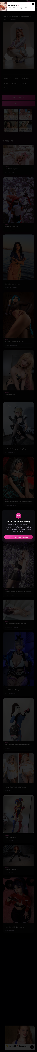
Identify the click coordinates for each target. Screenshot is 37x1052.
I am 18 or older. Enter (18, 537)
